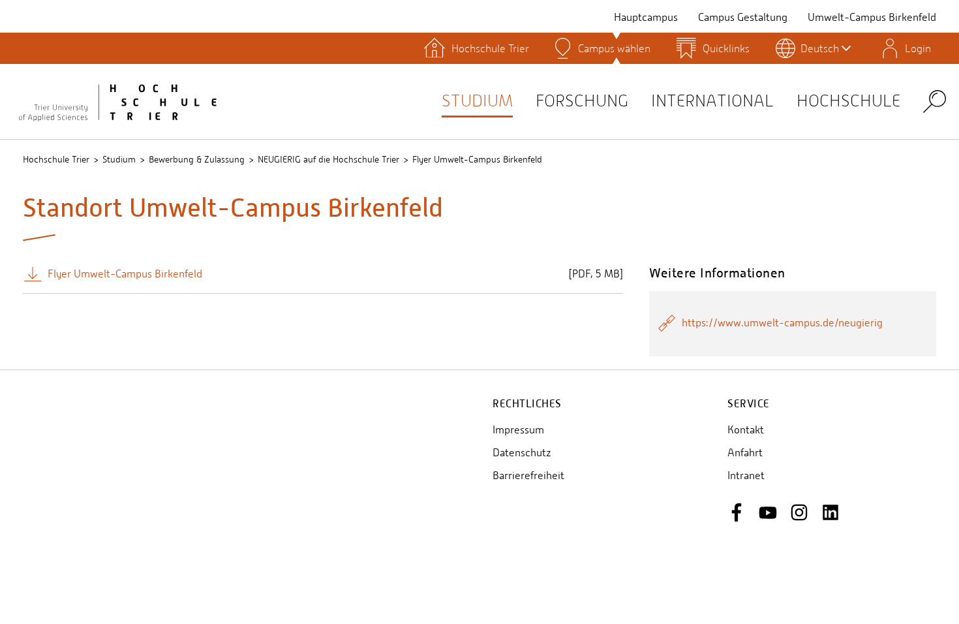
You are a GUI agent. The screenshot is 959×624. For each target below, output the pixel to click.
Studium (477, 100)
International (712, 100)
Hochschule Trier (56, 159)
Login (918, 48)
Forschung (582, 100)
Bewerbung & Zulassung (197, 159)
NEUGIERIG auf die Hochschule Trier (328, 159)
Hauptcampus (646, 17)
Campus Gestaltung (742, 17)
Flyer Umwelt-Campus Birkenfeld (477, 159)
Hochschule (848, 100)
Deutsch (819, 48)
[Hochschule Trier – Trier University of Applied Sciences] (117, 101)
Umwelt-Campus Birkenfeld (872, 17)
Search (934, 101)
